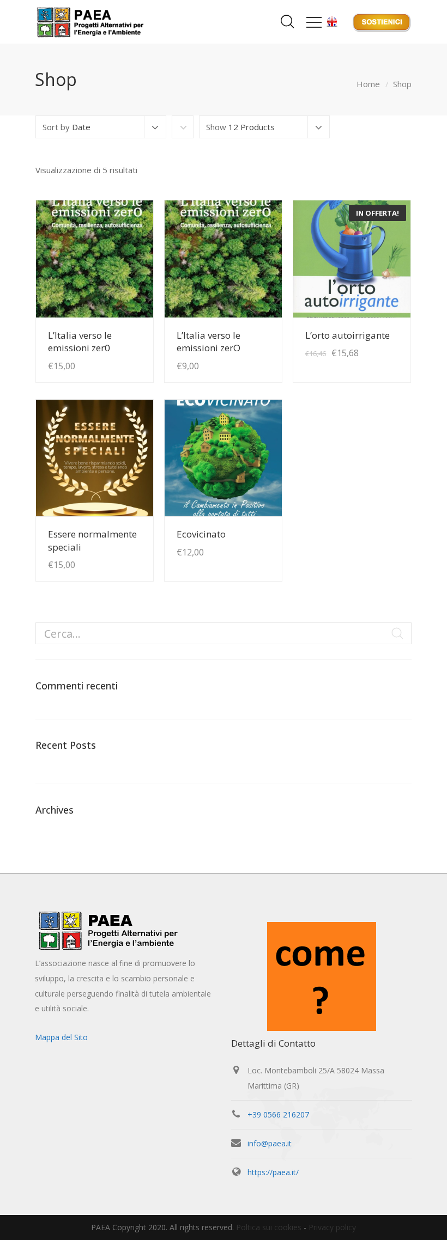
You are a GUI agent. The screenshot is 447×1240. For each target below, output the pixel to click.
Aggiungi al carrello (106, 344)
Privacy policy (332, 1227)
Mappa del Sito (61, 1037)
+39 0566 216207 (278, 1114)
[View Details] (94, 258)
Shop (402, 83)
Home (368, 83)
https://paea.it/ (273, 1172)
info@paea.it (269, 1143)
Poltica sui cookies (268, 1227)
